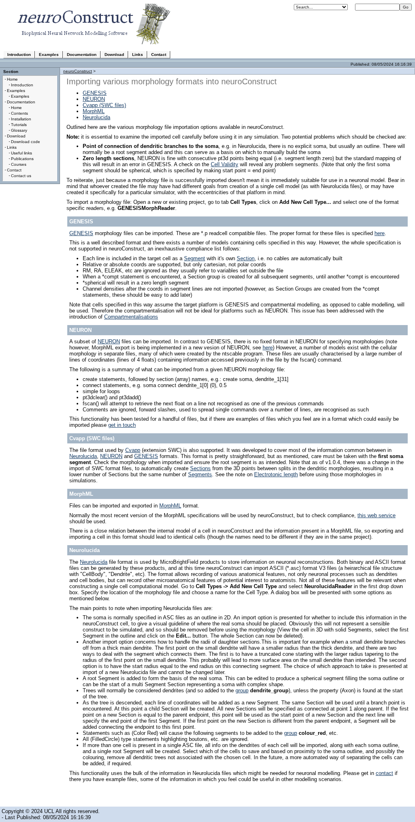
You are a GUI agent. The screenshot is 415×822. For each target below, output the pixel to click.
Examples (49, 54)
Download (114, 54)
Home (12, 79)
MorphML (94, 111)
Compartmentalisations (131, 317)
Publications (22, 158)
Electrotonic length (276, 474)
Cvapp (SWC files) (104, 105)
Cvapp (132, 450)
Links (137, 54)
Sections (200, 468)
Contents (19, 113)
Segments (200, 474)
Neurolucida (96, 117)
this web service (376, 515)
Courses (18, 164)
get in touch (122, 425)
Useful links (21, 153)
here (379, 233)
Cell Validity (224, 164)
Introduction (19, 54)
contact (384, 773)
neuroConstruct (77, 71)
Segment (194, 258)
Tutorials (19, 124)
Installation (21, 119)
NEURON (94, 99)
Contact (158, 54)
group (241, 690)
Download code (25, 141)
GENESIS (95, 93)
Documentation (81, 54)
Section (246, 258)
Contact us (21, 175)
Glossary (19, 130)
